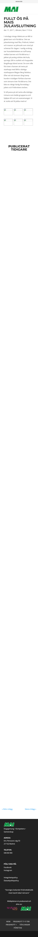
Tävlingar (25, 924)
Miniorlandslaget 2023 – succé (16, 675)
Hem (8, 921)
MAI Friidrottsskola (17, 707)
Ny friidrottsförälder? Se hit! (18, 502)
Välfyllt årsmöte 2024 (19, 310)
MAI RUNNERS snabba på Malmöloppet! (17, 186)
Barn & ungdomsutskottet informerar (22, 166)
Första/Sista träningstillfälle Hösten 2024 (16, 161)
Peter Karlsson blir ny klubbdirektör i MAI (17, 437)
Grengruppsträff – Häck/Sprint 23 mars (17, 335)
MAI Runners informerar (18, 189)
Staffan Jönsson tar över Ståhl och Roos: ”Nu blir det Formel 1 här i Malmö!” (18, 743)
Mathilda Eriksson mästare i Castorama (18, 642)
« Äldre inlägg (7, 809)
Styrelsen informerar (17, 215)
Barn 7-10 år (27, 30)
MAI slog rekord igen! (18, 781)
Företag (18, 928)
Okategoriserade (28, 711)
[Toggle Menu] (29, 7)
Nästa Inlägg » (30, 809)
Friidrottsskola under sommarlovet (18, 279)
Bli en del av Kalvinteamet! (13, 573)
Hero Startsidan (10, 711)
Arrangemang (8, 751)
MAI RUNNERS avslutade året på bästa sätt (16, 607)
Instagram (8, 870)
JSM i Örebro (12, 469)
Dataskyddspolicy (11, 880)
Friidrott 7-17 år (21, 921)
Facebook (8, 867)
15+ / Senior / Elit (16, 749)
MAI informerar (15, 283)
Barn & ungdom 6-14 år (18, 507)
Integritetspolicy (11, 877)
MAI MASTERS (19, 612)
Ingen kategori (19, 711)
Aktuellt (14, 646)
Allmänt (18, 30)
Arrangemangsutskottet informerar (21, 576)
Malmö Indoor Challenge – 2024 (15, 402)
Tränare (14, 751)
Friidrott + (11, 924)
